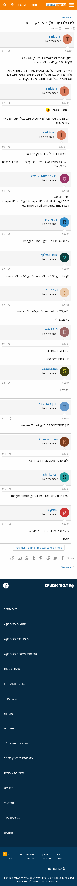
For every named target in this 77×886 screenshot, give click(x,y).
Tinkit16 (67, 28)
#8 (3, 344)
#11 (4, 454)
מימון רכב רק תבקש (16, 639)
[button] (71, 5)
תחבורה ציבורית (14, 773)
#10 (4, 418)
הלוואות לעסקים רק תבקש (20, 654)
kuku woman (48, 439)
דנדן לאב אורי (48, 404)
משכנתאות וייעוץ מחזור (18, 758)
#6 (3, 269)
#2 (3, 103)
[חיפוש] (4, 5)
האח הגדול (11, 609)
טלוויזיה (9, 788)
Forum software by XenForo (31, 879)
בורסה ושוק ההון (14, 683)
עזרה (22, 854)
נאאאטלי (52, 290)
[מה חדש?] (12, 5)
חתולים (8, 832)
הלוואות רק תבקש (15, 624)
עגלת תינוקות (12, 668)
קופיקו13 (52, 510)
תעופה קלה (11, 728)
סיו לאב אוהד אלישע (44, 176)
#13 (4, 524)
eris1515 (51, 329)
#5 (3, 234)
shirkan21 (50, 474)
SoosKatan (49, 369)
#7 (3, 304)
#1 (3, 51)
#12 (4, 489)
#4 (3, 190)
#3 (3, 147)
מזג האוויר (10, 698)
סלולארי (9, 803)
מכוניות (8, 713)
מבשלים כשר (12, 817)
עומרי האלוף (49, 255)
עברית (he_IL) (55, 868)
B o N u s (51, 219)
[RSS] (5, 854)
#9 (3, 383)
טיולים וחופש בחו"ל (16, 743)
